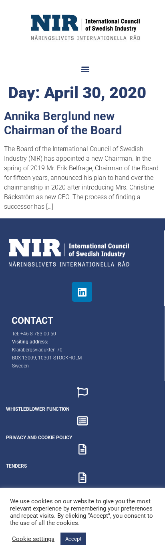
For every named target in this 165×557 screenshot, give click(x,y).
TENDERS (16, 466)
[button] (85, 69)
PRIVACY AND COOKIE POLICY (39, 437)
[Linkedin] (82, 292)
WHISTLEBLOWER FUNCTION (37, 409)
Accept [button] (73, 539)
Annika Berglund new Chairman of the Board (63, 123)
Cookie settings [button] (33, 539)
